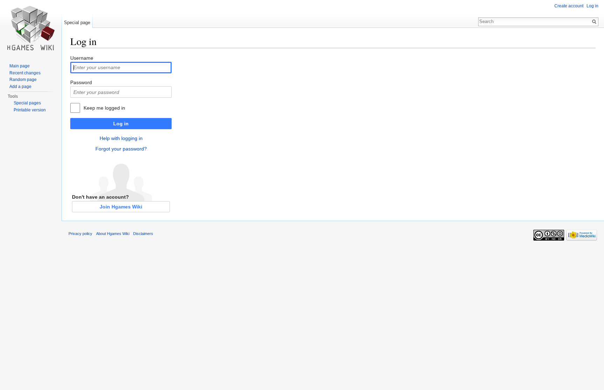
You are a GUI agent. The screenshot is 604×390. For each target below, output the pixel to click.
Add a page (20, 86)
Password (81, 82)
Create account (568, 5)
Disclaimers (143, 233)
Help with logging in (121, 138)
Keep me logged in (104, 108)
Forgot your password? (121, 149)
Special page (77, 22)
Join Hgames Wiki (121, 206)
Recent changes (25, 73)
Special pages (27, 103)
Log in (121, 123)
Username (81, 58)
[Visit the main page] (31, 28)
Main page (19, 66)
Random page (23, 79)
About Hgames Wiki (112, 233)
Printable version (30, 110)
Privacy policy (80, 233)
